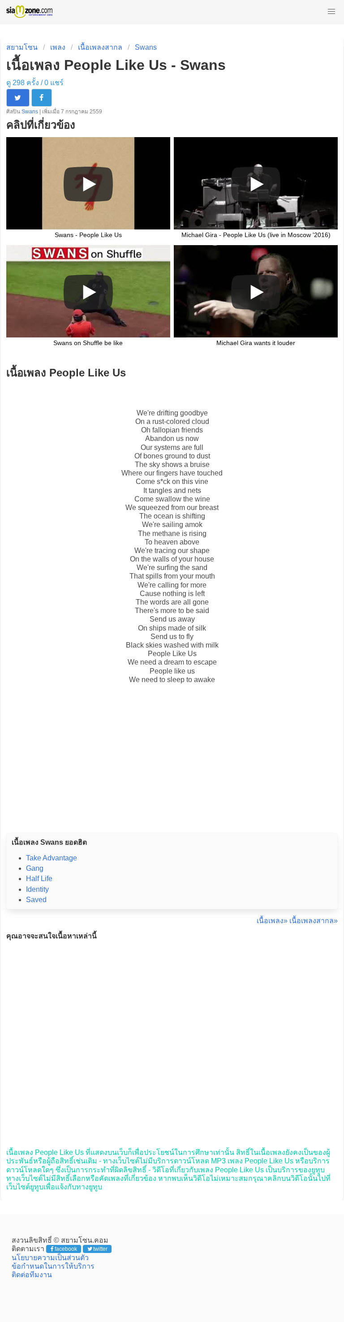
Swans (146, 47)
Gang (34, 868)
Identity (37, 889)
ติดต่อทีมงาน (32, 1275)
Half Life (39, 878)
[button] (331, 11)
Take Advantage (51, 858)
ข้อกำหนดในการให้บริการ (53, 1266)
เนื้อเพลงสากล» (313, 921)
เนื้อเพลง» (272, 921)
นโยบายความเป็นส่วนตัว (50, 1258)
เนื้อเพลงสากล (100, 47)
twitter (100, 1249)
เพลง (57, 47)
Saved (36, 899)
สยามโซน (22, 47)
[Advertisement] (172, 768)
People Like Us (172, 653)
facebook (66, 1249)
